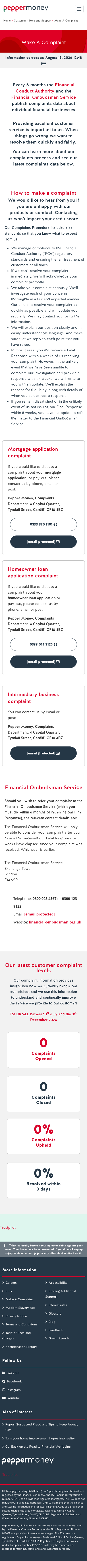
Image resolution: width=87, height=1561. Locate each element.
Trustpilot (8, 1227)
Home (7, 20)
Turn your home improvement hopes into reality (40, 1438)
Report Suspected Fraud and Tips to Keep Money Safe (41, 1427)
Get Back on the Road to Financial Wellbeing (38, 1447)
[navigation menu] (79, 9)
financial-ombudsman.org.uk (55, 922)
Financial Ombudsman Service (43, 97)
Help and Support (40, 20)
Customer (20, 20)
